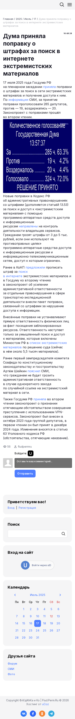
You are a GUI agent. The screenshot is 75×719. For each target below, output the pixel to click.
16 (30, 623)
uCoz (45, 704)
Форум (12, 663)
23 (30, 630)
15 (23, 623)
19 (51, 623)
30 (30, 637)
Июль (27, 18)
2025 (19, 18)
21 (16, 630)
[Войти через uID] (30, 453)
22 (23, 630)
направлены (28, 226)
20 (58, 623)
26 (51, 630)
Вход (11, 507)
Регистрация (27, 507)
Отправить (25, 473)
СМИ (11, 669)
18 (44, 623)
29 (23, 637)
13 (58, 616)
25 (44, 630)
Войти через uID (41, 565)
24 (37, 630)
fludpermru (25, 446)
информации (18, 100)
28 (16, 637)
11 (44, 616)
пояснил (34, 371)
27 (58, 630)
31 (37, 637)
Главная (8, 18)
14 (16, 623)
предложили (35, 267)
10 (37, 616)
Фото (11, 674)
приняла (49, 87)
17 (35, 18)
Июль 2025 (37, 594)
